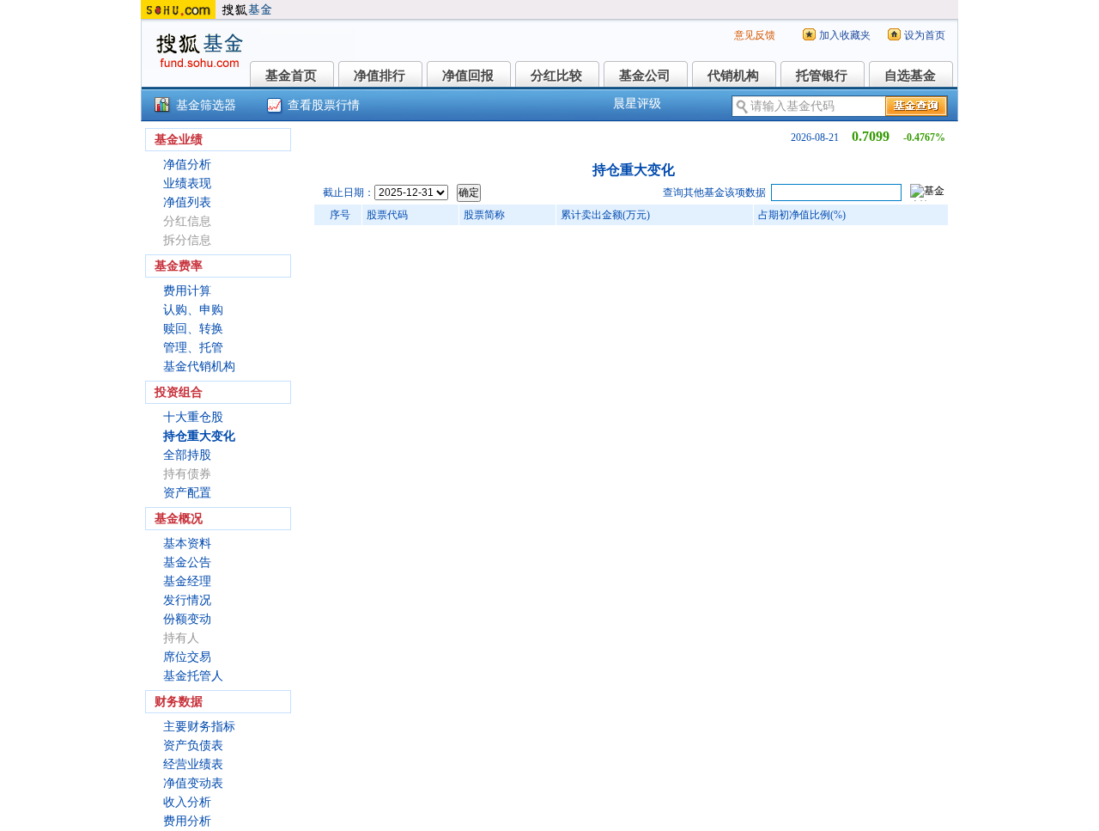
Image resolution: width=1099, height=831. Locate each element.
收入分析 (187, 802)
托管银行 (821, 75)
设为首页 (924, 35)
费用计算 (187, 290)
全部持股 (187, 455)
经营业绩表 (193, 764)
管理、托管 (193, 347)
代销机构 (733, 75)
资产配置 (187, 492)
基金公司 (645, 75)
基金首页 (291, 75)
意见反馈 (754, 35)
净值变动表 (193, 783)
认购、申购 (193, 309)
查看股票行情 (324, 105)
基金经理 (187, 581)
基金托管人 (193, 675)
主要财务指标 (199, 726)
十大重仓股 (193, 417)
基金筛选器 (206, 105)
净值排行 (379, 75)
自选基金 (910, 75)
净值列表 (187, 202)
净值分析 (187, 164)
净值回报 (468, 75)
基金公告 (187, 562)
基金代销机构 (199, 366)
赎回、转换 (193, 328)
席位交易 (187, 657)
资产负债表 (193, 745)
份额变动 (187, 619)
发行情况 (187, 600)
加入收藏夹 (845, 35)
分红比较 (556, 75)
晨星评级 (637, 103)
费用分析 (187, 821)
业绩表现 (187, 183)
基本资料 (187, 543)
